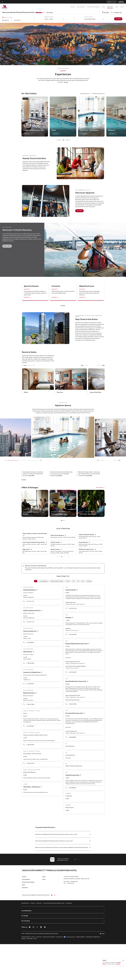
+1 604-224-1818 (72, 608)
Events (116, 6)
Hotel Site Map (30, 938)
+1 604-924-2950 (72, 634)
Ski (78, 581)
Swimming (89, 581)
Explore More (7, 246)
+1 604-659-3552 (30, 744)
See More (23, 479)
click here (117, 964)
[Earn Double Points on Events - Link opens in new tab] (34, 503)
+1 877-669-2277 (30, 683)
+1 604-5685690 (72, 787)
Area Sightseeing (43, 581)
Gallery (122, 6)
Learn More (27, 133)
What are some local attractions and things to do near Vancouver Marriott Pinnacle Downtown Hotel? (61, 847)
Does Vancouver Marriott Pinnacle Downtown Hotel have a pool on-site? (54, 841)
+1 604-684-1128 (117, 12)
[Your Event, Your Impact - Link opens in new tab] (91, 503)
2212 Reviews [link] (49, 12)
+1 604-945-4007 (72, 672)
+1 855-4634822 (30, 726)
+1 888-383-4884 (30, 663)
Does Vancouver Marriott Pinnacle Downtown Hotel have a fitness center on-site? (56, 834)
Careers (33, 936)
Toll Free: (71, 881)
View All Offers (99, 487)
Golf (73, 581)
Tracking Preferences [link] (25, 936)
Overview (72, 6)
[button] (111, 2)
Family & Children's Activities (56, 581)
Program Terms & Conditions (49, 936)
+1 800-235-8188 (72, 704)
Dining (103, 6)
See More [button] (66, 82)
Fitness (67, 581)
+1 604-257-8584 (30, 704)
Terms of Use (39, 936)
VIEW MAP (106, 12)
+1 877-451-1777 (30, 601)
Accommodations (81, 6)
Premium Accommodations (93, 6)
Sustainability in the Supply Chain (92, 936)
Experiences (110, 6)
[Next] (104, 504)
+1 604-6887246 (30, 642)
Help (35, 938)
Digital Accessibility (80, 936)
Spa (83, 581)
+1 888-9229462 (72, 737)
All (35, 581)
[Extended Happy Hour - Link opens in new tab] (63, 503)
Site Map (23, 938)
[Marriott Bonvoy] (120, 2)
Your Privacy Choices (70, 936)
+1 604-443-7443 (30, 763)
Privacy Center (59, 936)
